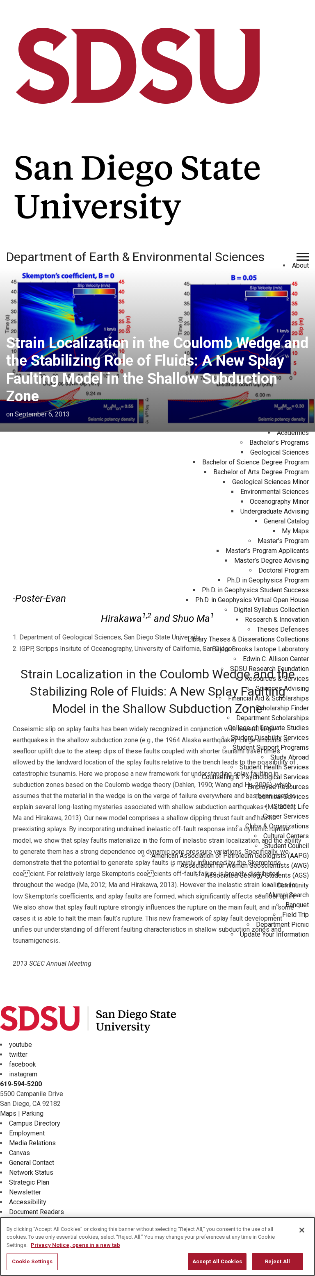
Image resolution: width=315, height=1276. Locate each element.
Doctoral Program (283, 570)
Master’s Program (283, 541)
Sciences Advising (282, 688)
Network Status (31, 1172)
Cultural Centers (286, 836)
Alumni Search (288, 895)
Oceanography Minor (279, 501)
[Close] (302, 1230)
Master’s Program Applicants (267, 551)
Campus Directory (34, 1123)
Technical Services (282, 797)
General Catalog (286, 521)
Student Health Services (274, 767)
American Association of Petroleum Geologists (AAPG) (230, 856)
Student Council (286, 846)
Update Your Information (274, 934)
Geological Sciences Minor (270, 482)
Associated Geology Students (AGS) (257, 875)
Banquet (297, 905)
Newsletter (25, 1192)
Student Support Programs (271, 747)
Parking (32, 1113)
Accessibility (27, 1202)
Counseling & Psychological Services (255, 777)
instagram (23, 1074)
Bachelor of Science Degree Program (255, 462)
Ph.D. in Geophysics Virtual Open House (252, 600)
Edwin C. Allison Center (276, 659)
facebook (22, 1064)
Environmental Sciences (274, 492)
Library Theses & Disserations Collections (248, 639)
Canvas (19, 1153)
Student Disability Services (270, 737)
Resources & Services (277, 678)
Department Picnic (282, 924)
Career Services (286, 816)
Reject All (277, 1261)
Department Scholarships (272, 718)
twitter (18, 1054)
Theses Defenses (283, 629)
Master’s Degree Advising (271, 560)
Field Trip (295, 915)
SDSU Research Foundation (269, 669)
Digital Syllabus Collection (271, 610)
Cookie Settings (32, 1261)
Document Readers (36, 1212)
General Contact (31, 1163)
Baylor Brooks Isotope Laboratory (260, 649)
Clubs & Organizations (277, 826)
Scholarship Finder (282, 708)
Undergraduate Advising (274, 511)
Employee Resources (278, 787)
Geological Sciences (279, 452)
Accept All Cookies (217, 1261)
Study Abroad (289, 757)
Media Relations (32, 1143)
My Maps (295, 531)
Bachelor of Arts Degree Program (261, 472)
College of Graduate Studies (268, 728)
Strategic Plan (29, 1182)
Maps (8, 1113)
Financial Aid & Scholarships (268, 698)
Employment (27, 1133)
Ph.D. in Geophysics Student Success (255, 590)
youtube (20, 1045)
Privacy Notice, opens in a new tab (75, 1245)
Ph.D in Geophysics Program (268, 580)
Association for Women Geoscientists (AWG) (244, 865)
